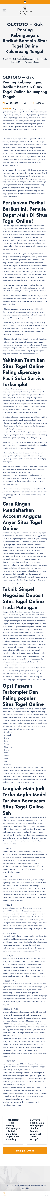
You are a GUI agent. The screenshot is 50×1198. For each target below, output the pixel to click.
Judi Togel (39, 103)
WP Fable (25, 1188)
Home (23, 56)
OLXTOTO (7, 109)
